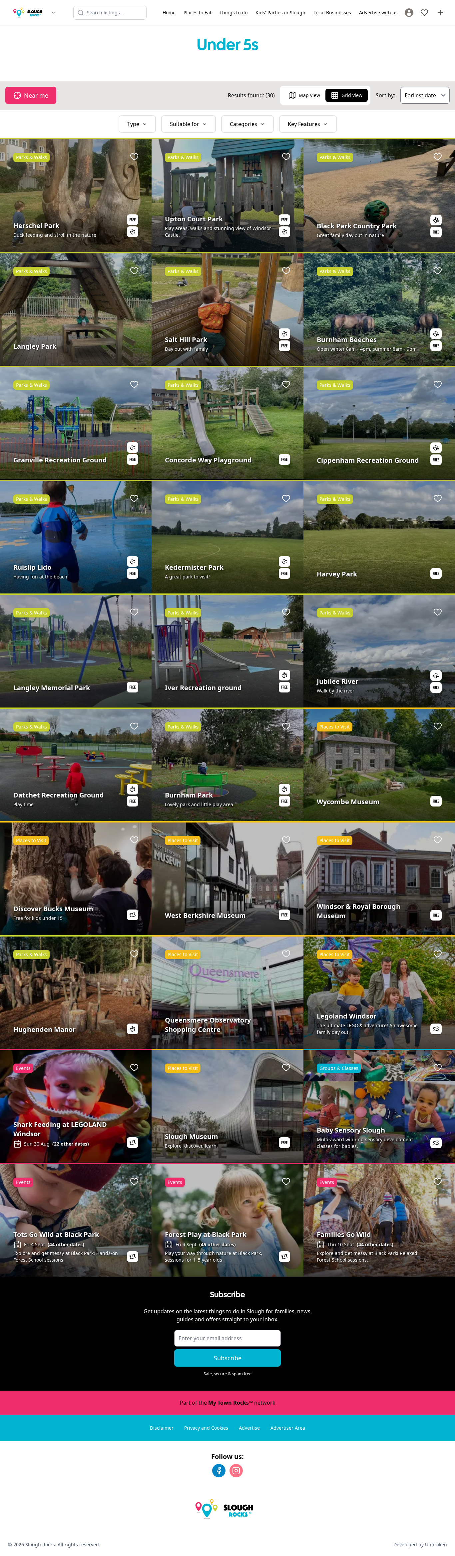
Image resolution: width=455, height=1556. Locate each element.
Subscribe (227, 1358)
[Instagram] (236, 1470)
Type (133, 124)
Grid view (351, 95)
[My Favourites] (424, 12)
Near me (36, 95)
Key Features (304, 124)
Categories (243, 124)
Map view (309, 95)
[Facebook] (219, 1470)
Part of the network (227, 1402)
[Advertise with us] (440, 12)
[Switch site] (53, 13)
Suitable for (184, 124)
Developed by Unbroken (420, 1544)
